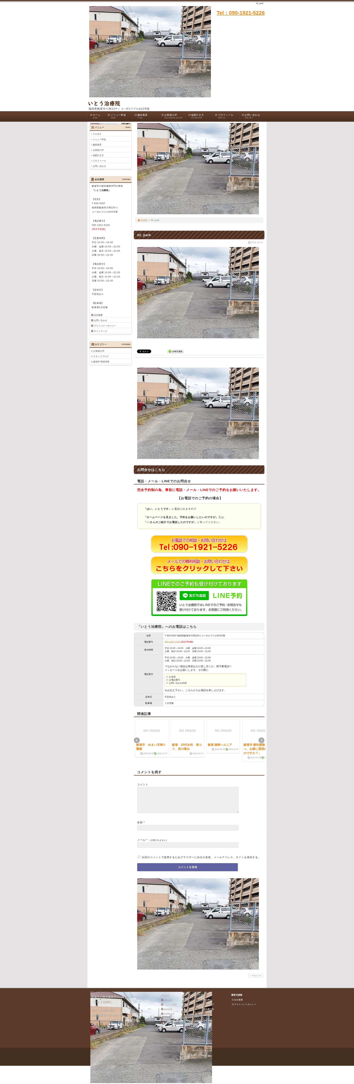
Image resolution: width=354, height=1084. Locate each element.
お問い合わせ (252, 116)
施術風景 (142, 116)
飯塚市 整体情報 (101, 361)
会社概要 (98, 315)
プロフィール (225, 116)
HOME (144, 220)
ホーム (96, 116)
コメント (142, 784)
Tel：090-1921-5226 (241, 13)
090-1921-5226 (172, 642)
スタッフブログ (101, 356)
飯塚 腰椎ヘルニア (220, 744)
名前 (140, 822)
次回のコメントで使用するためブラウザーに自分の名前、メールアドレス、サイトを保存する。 (201, 857)
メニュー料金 (118, 116)
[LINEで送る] (175, 351)
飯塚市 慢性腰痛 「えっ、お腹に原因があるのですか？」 (258, 749)
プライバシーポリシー (105, 325)
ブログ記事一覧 (206, 1009)
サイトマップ (100, 331)
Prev (137, 740)
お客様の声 (173, 116)
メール (141, 839)
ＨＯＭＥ (97, 134)
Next (261, 740)
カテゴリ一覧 (205, 1013)
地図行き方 (197, 116)
